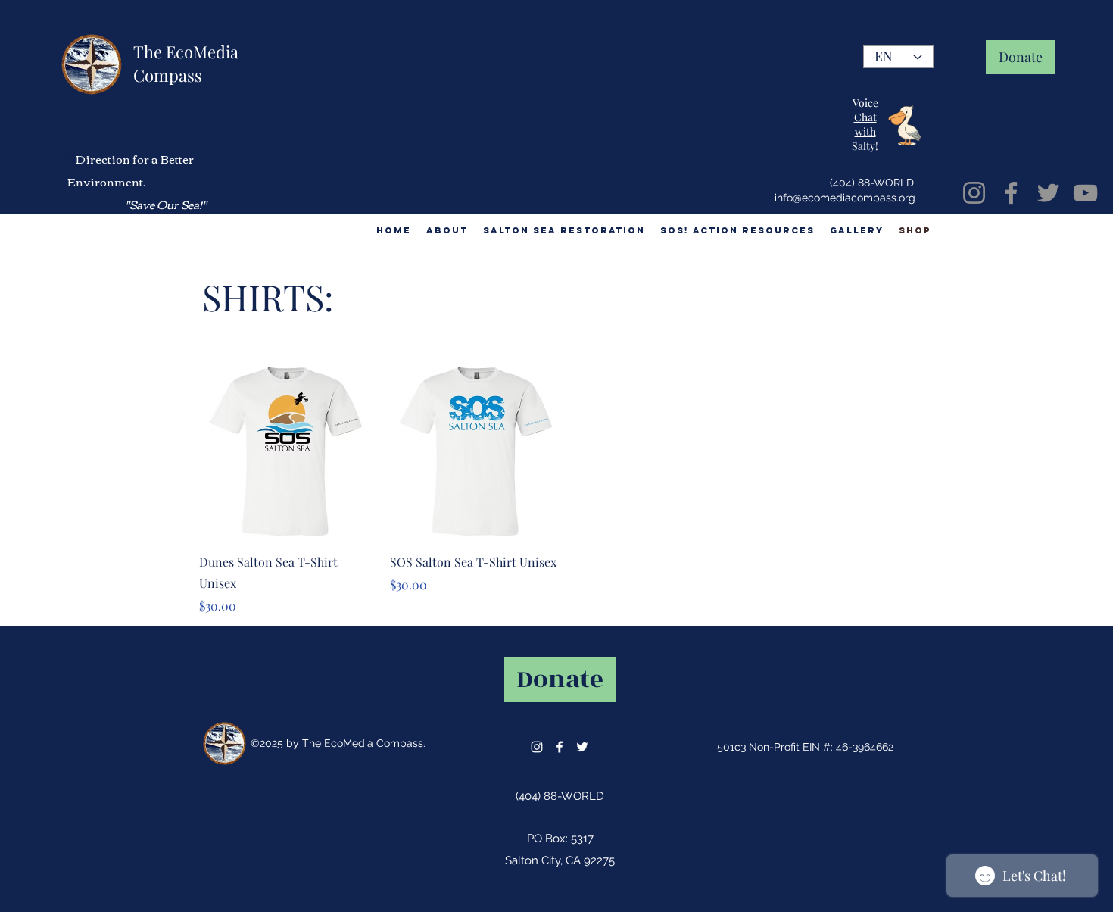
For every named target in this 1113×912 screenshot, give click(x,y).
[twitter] (582, 746)
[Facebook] (1011, 193)
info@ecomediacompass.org (845, 198)
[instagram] (536, 746)
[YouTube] (1085, 193)
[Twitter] (1048, 193)
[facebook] (559, 746)
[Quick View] (287, 451)
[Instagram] (974, 193)
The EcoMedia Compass (185, 63)
